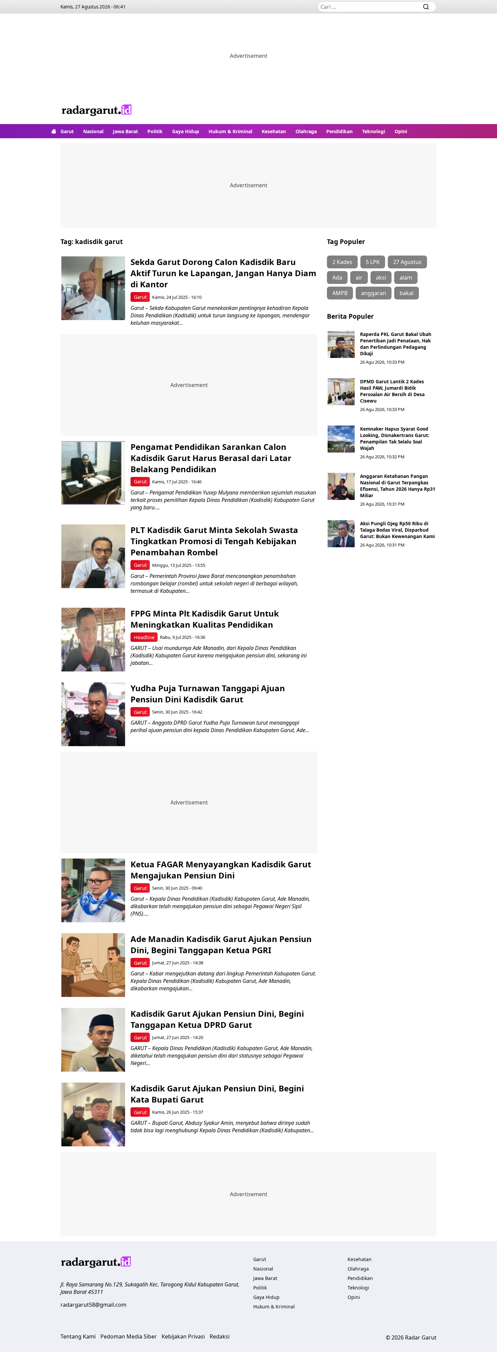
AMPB (340, 293)
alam (406, 277)
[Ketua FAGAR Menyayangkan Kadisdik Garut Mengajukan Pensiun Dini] (93, 890)
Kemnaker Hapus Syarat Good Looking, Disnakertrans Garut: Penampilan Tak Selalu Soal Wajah (394, 438)
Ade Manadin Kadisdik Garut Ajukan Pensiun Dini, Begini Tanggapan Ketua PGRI (221, 944)
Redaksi (220, 1336)
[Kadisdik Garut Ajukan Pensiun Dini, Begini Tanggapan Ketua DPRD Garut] (93, 1040)
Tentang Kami (78, 1336)
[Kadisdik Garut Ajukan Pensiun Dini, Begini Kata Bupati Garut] (93, 1114)
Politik (155, 131)
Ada (337, 277)
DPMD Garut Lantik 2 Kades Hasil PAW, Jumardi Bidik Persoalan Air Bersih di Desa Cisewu (392, 391)
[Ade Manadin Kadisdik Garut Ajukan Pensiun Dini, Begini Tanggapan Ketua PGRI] (93, 965)
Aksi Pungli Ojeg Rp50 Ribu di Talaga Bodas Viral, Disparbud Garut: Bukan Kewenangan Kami (397, 529)
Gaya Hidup (185, 131)
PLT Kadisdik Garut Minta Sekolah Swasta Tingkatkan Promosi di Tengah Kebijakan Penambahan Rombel (214, 541)
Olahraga (306, 131)
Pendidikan (339, 131)
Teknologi (373, 131)
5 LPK (373, 262)
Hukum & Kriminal (230, 131)
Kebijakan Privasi (183, 1336)
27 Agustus (407, 262)
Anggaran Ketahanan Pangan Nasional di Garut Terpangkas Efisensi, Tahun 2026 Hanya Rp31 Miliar (397, 486)
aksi (381, 277)
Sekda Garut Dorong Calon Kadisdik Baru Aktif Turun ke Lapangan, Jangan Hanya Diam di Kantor (223, 273)
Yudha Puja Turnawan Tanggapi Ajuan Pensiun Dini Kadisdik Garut (208, 693)
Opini (401, 131)
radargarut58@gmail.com (93, 1304)
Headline (144, 637)
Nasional (93, 131)
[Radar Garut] (97, 111)
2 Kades (342, 262)
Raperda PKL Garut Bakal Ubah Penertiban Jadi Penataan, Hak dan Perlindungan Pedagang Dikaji (395, 344)
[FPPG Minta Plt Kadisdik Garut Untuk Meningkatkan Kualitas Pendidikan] (93, 640)
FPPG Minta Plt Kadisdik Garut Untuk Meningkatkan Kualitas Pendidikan (205, 619)
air (359, 277)
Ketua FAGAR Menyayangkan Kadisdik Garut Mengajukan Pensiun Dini (221, 870)
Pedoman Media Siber (128, 1336)
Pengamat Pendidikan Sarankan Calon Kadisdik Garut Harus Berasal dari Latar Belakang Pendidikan (211, 458)
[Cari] (426, 6)
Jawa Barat (125, 131)
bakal (406, 293)
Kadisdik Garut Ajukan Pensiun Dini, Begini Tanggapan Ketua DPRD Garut (217, 1019)
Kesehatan (274, 131)
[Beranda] (53, 131)
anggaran (373, 293)
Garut (67, 131)
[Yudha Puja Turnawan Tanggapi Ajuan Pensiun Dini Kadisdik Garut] (93, 714)
